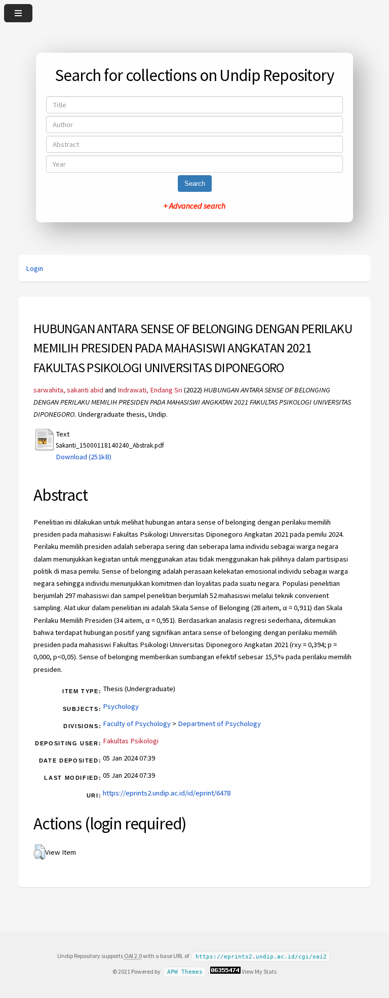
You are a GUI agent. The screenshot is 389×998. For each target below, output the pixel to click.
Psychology (121, 706)
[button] (39, 852)
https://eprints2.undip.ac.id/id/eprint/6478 (166, 792)
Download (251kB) (83, 456)
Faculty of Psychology (137, 723)
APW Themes (185, 972)
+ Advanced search (194, 206)
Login (34, 268)
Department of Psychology (219, 723)
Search (194, 183)
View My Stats (259, 971)
